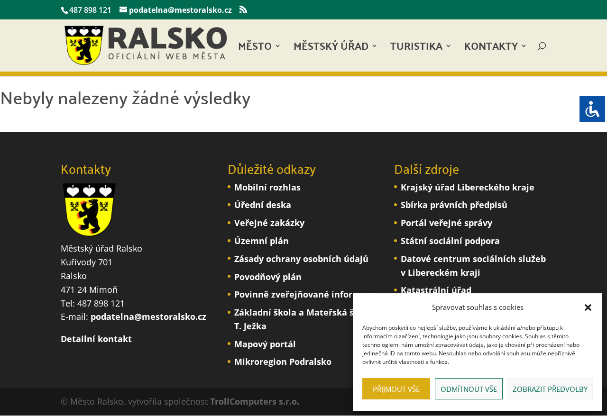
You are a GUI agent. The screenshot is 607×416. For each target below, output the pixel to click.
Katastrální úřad (436, 290)
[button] (588, 307)
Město (255, 48)
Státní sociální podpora (450, 240)
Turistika (416, 48)
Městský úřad (331, 48)
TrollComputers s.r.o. (254, 401)
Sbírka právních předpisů (454, 204)
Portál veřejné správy (446, 222)
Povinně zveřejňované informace (305, 294)
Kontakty (491, 48)
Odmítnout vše (469, 389)
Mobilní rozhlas (267, 187)
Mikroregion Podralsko (282, 361)
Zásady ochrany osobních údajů (301, 258)
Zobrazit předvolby (550, 389)
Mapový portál (265, 344)
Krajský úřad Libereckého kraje (467, 187)
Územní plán (261, 240)
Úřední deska (262, 204)
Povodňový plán (268, 276)
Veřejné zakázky (269, 222)
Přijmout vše (396, 389)
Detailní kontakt (96, 338)
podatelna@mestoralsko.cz (148, 316)
